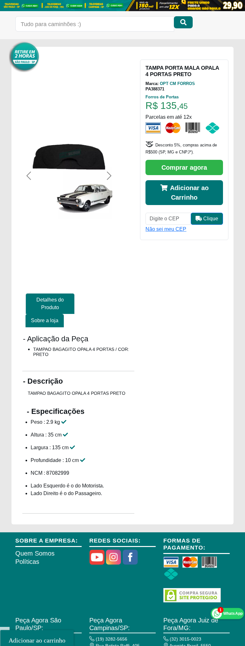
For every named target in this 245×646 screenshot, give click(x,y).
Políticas (27, 561)
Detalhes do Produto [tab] (50, 303)
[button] (29, 176)
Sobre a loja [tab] (44, 320)
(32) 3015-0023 (184, 639)
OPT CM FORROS (177, 83)
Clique (210, 218)
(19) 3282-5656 (110, 639)
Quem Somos (35, 553)
